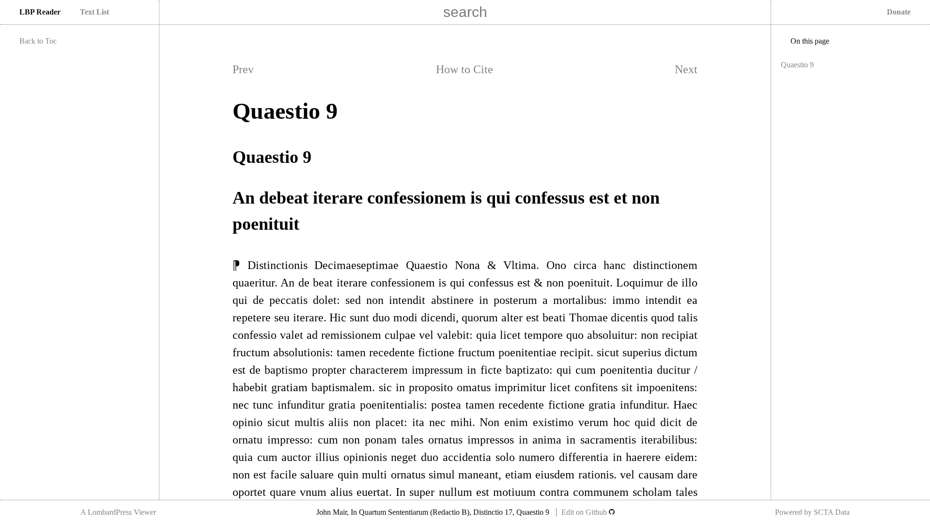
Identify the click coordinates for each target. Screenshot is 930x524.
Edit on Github (585, 512)
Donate (899, 12)
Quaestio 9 (797, 65)
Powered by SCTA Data (812, 512)
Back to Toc (38, 41)
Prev (243, 69)
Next (686, 69)
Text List (94, 12)
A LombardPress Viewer (118, 512)
